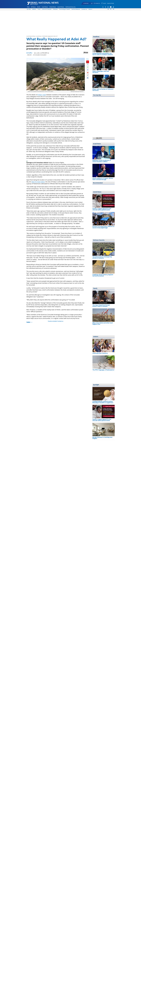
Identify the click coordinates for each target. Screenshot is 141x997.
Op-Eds (29, 9)
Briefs (38, 7)
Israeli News (39, 36)
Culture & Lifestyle (46, 9)
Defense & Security (70, 7)
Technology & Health (64, 9)
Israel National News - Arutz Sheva (39, 4)
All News (33, 7)
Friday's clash (42, 95)
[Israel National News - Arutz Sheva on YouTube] (110, 7)
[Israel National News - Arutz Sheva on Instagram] (108, 7)
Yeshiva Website (75, 9)
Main (28, 7)
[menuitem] (28, 7)
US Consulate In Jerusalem (39, 54)
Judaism (34, 9)
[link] (103, 54)
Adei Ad (29, 54)
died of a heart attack (38, 182)
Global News (52, 7)
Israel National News (30, 36)
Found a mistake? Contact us (55, 321)
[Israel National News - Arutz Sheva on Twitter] (103, 7)
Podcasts (55, 9)
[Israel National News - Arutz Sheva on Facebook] (105, 7)
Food (39, 9)
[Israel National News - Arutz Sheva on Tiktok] (113, 7)
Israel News (45, 7)
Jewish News (61, 7)
